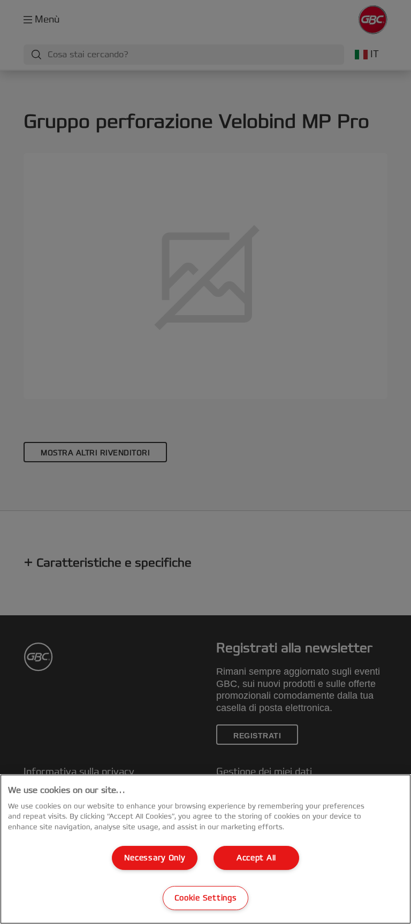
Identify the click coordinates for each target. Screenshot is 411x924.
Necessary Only (155, 858)
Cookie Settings (205, 898)
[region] (205, 849)
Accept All (256, 858)
